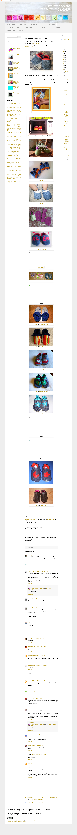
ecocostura (9, 128)
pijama (13, 160)
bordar (8, 111)
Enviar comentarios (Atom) (37, 799)
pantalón (9, 155)
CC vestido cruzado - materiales (15, 75)
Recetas (58, 27)
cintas (13, 117)
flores (8, 132)
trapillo (15, 179)
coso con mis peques (16, 121)
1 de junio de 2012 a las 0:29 (36, 698)
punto (8, 166)
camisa (19, 114)
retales (19, 169)
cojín (20, 117)
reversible (9, 170)
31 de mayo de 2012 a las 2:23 (42, 646)
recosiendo (14, 169)
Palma (8, 154)
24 (63, 45)
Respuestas (31, 586)
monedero (19, 147)
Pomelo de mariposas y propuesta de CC (17, 62)
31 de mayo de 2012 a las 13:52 (38, 673)
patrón (16, 156)
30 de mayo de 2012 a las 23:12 (41, 571)
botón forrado (14, 111)
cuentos (13, 125)
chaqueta (19, 115)
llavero (14, 140)
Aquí (28, 135)
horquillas (9, 137)
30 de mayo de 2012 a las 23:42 (37, 622)
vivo (18, 182)
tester (20, 178)
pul (20, 163)
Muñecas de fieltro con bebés (66, 126)
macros (19, 140)
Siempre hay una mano (43, 324)
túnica (12, 181)
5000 (12, 103)
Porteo (37, 27)
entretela (14, 128)
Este (26, 73)
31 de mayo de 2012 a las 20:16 (38, 680)
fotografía (19, 132)
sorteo (12, 177)
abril (65, 157)
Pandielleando (52, 135)
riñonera (16, 170)
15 (63, 63)
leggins (19, 139)
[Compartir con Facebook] (31, 547)
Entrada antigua (53, 797)
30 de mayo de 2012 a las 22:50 (42, 555)
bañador (12, 108)
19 (63, 55)
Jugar (43, 27)
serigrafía (19, 173)
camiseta (9, 115)
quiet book (13, 166)
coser (14, 120)
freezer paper (9, 133)
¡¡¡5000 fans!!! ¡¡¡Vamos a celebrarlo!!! (16, 87)
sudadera (16, 177)
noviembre (66, 74)
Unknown (30, 655)
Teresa (29, 607)
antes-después (11, 106)
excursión (16, 129)
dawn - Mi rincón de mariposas (37, 588)
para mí (19, 155)
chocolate (9, 117)
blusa (14, 110)
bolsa (17, 110)
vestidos (12, 182)
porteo (19, 162)
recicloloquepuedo (31, 555)
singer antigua (15, 174)
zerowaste (17, 184)
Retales (20, 31)
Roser (29, 735)
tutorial (16, 181)
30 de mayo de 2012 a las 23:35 (37, 607)
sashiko (8, 173)
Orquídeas (66, 118)
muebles (8, 150)
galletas (19, 133)
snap (20, 174)
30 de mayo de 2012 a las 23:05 (39, 564)
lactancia (13, 139)
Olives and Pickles (31, 646)
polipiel (16, 162)
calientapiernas (10, 114)
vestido (8, 182)
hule (12, 137)
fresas (14, 133)
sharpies (8, 174)
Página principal (11, 24)
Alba (29, 709)
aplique (16, 106)
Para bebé (42, 24)
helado (15, 136)
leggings (16, 139)
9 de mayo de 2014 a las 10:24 (38, 763)
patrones (18, 158)
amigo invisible (14, 104)
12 (63, 69)
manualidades (11, 143)
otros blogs (13, 152)
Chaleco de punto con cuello (66, 148)
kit (10, 139)
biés (8, 110)
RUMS (12, 171)
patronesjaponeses (10, 159)
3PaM (29, 691)
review (13, 170)
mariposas (13, 144)
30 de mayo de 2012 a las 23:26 (37, 598)
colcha (8, 118)
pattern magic (18, 159)
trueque (8, 181)
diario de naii (30, 631)
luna (16, 140)
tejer (17, 178)
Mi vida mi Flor (43, 505)
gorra (13, 135)
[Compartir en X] (30, 547)
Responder (30, 560)
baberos (14, 107)
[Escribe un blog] (29, 547)
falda (20, 129)
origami (15, 151)
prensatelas (9, 163)
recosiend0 (9, 169)
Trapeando (43, 281)
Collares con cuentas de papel (66, 144)
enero (65, 163)
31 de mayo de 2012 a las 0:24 (37, 638)
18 (63, 57)
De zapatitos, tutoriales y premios (67, 91)
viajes (15, 182)
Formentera (14, 132)
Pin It (26, 544)
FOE (11, 132)
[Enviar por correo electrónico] (28, 547)
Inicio (42, 797)
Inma (29, 698)
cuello (8, 125)
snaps (14, 175)
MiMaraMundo (31, 571)
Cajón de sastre (11, 31)
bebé (18, 108)
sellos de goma (13, 173)
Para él (60, 24)
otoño (8, 152)
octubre (66, 77)
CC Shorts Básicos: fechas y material (17, 94)
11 (63, 166)
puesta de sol (15, 163)
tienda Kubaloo (50, 519)
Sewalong (19, 27)
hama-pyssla (9, 136)
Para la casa (10, 27)
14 (63, 65)
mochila (14, 147)
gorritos (16, 135)
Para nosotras (33, 24)
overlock (19, 152)
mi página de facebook (40, 539)
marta (29, 598)
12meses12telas (10, 102)
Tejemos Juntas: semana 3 (66, 135)
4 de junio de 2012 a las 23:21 (36, 709)
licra (11, 140)
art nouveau (9, 107)
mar (16, 143)
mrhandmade (9, 148)
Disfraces (50, 27)
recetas (19, 166)
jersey (14, 137)
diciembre (66, 71)
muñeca (12, 150)
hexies (20, 136)
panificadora (18, 154)
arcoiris (19, 106)
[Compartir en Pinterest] (32, 547)
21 (63, 51)
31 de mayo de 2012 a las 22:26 (37, 691)
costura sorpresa (11, 124)
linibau (29, 638)
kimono (8, 139)
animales (19, 104)
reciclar (9, 167)
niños (19, 150)
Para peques (51, 24)
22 (63, 49)
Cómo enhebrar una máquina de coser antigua (16, 56)
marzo (65, 159)
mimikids (9, 147)
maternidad (18, 144)
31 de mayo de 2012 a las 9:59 (38, 655)
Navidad (16, 150)
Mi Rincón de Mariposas (31, 820)
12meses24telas (17, 102)
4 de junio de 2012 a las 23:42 (36, 735)
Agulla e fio (41, 180)
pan (13, 154)
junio (65, 86)
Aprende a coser (22, 24)
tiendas (8, 179)
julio (65, 84)
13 (63, 67)
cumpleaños (19, 125)
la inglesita (30, 564)
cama (16, 114)
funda (17, 133)
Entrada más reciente (29, 797)
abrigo (15, 103)
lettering (8, 140)
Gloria (29, 622)
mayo (65, 88)
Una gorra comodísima (66, 131)
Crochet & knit (28, 27)
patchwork (12, 156)
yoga (20, 182)
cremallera (19, 124)
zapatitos (13, 184)
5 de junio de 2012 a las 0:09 (37, 745)
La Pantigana (31, 665)
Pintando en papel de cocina (66, 115)
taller (20, 177)
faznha (29, 745)
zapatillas (9, 184)
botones (19, 111)
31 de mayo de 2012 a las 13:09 (40, 665)
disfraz (19, 126)
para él (14, 155)
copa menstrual (14, 118)
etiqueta (11, 129)
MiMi (19, 145)
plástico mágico (10, 162)
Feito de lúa (43, 249)
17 (63, 59)
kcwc (20, 137)
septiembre (66, 79)
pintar (17, 160)
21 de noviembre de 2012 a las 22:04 (39, 754)
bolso (20, 110)
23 (63, 47)
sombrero (9, 177)
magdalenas (9, 141)
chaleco (14, 115)
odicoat (8, 151)
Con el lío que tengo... (43, 227)
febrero (65, 161)
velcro (20, 181)
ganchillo (9, 135)
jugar (17, 137)
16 (63, 61)
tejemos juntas (11, 178)
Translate (17, 43)
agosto (65, 82)
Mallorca (19, 141)
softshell (19, 175)
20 (63, 53)
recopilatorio (18, 167)
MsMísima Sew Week (17, 148)
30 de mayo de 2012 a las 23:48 (40, 631)
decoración (9, 126)
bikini (11, 110)
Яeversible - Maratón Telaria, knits (17, 68)
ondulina (12, 151)
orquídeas (19, 151)
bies (20, 108)
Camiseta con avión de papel (67, 102)
